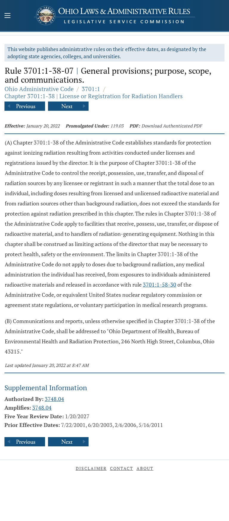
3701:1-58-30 (159, 284)
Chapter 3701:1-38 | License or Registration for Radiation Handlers (93, 96)
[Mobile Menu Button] (7, 16)
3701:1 (91, 89)
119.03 (116, 126)
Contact (121, 468)
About (145, 468)
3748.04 (54, 398)
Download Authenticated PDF (171, 126)
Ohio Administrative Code (39, 89)
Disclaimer (91, 468)
